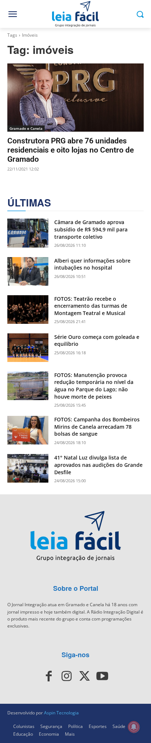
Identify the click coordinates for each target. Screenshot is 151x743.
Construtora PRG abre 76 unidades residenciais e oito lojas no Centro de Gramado (70, 150)
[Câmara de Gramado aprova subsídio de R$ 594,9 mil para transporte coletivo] (27, 233)
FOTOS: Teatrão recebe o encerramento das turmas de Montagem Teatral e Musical (90, 305)
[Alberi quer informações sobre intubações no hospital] (27, 271)
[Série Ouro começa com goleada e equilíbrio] (27, 347)
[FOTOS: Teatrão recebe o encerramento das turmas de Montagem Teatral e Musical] (27, 309)
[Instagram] (67, 676)
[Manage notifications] (134, 727)
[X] (84, 676)
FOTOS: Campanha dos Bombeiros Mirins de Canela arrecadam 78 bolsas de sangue (97, 426)
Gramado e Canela (26, 128)
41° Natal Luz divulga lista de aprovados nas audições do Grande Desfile (98, 464)
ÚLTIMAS (29, 202)
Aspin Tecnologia (61, 713)
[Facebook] (49, 676)
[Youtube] (102, 676)
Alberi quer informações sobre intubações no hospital (92, 264)
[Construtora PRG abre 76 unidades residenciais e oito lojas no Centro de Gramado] (75, 97)
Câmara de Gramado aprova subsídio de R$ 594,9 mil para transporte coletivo (91, 229)
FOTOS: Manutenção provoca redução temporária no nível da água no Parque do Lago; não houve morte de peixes (93, 386)
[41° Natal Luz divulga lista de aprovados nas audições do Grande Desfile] (27, 468)
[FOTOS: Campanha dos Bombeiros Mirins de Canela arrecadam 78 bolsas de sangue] (27, 430)
